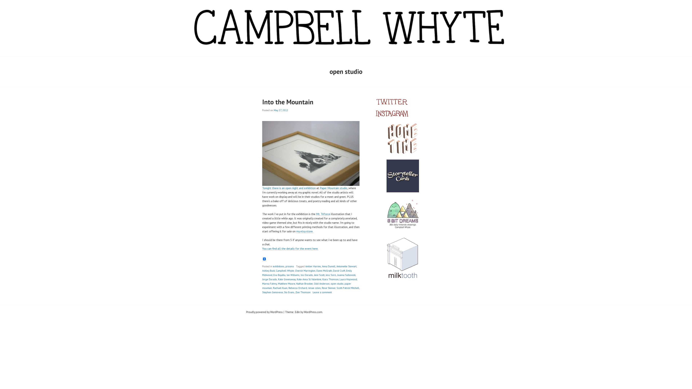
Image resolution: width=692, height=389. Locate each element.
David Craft (339, 270)
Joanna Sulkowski (346, 275)
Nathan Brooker (304, 283)
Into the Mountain (287, 102)
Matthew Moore (286, 283)
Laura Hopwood (348, 279)
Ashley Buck (268, 270)
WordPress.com (313, 312)
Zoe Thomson (302, 292)
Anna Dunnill (328, 266)
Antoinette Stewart (346, 266)
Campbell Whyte (285, 270)
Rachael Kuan (280, 288)
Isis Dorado (307, 275)
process (289, 266)
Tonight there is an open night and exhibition (289, 188)
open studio (337, 283)
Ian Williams (293, 275)
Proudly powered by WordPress (264, 312)
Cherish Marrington (305, 270)
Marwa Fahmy (269, 283)
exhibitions (278, 266)
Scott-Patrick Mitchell (348, 288)
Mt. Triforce (323, 214)
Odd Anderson (322, 283)
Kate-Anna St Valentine (309, 279)
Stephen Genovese (272, 292)
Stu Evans (289, 292)
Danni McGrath (324, 270)
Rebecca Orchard (298, 288)
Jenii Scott (319, 275)
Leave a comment (322, 292)
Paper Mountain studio (333, 188)
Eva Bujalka (279, 275)
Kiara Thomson (330, 279)
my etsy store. (304, 231)
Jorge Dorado (269, 279)
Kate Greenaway (287, 279)
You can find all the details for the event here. (290, 248)
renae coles (314, 288)
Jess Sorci (331, 275)
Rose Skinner (329, 288)
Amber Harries (313, 266)
